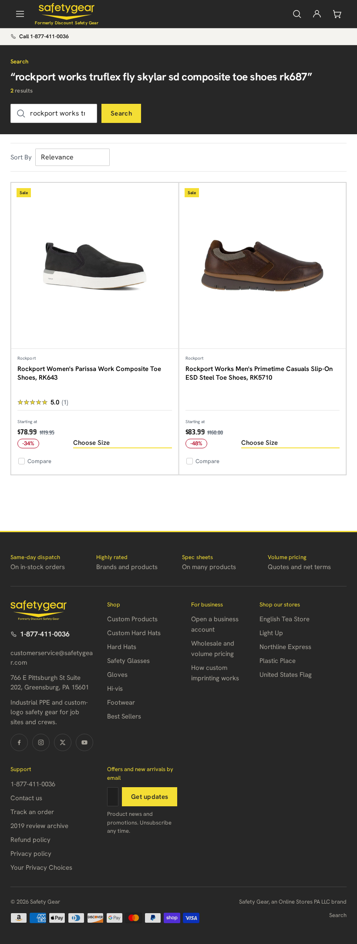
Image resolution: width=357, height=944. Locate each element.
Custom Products (132, 619)
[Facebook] (19, 742)
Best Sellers (124, 716)
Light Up (271, 633)
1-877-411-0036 (45, 634)
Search (121, 113)
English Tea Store (284, 619)
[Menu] (20, 13)
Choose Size (91, 442)
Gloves (117, 674)
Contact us (26, 798)
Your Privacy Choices (41, 867)
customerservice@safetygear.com (51, 658)
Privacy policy (30, 853)
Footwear (121, 702)
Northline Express (285, 647)
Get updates (149, 796)
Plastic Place (277, 660)
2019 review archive (39, 825)
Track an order (32, 812)
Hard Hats (121, 647)
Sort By (21, 157)
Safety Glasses (128, 660)
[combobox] (53, 113)
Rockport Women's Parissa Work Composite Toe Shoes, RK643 (89, 373)
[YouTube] (84, 742)
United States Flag (285, 674)
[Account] (317, 13)
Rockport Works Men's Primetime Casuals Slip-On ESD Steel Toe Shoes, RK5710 (259, 373)
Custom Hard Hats (134, 633)
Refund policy (30, 839)
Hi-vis (115, 688)
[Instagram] (41, 742)
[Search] (296, 13)
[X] (62, 742)
